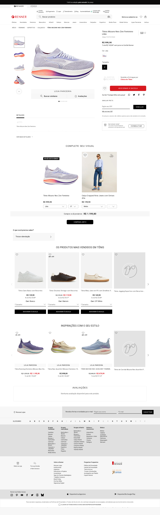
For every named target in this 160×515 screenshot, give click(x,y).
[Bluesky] (42, 495)
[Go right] (19, 91)
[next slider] (11, 284)
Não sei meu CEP (107, 111)
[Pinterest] (16, 495)
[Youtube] (22, 495)
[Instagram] (11, 495)
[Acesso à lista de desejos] (141, 17)
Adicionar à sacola (128, 88)
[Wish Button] (104, 88)
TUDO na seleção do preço (80, 2)
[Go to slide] (59, 101)
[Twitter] (32, 495)
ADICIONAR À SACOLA (30, 312)
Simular (140, 107)
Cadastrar (147, 412)
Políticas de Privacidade (58, 502)
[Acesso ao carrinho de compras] (145, 17)
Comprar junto (80, 222)
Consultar (136, 126)
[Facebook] (27, 495)
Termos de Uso (71, 502)
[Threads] (37, 495)
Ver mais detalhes (23, 137)
